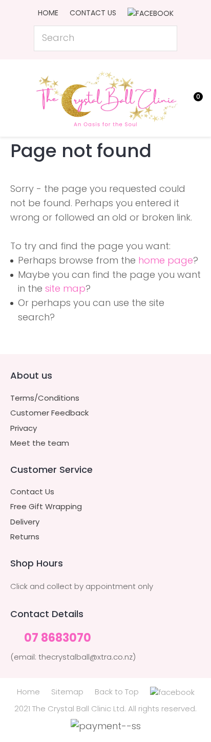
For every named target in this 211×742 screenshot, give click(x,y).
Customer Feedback (49, 413)
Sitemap (67, 691)
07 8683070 (57, 638)
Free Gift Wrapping (46, 506)
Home (48, 13)
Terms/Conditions (44, 398)
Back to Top (117, 691)
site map (65, 288)
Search (165, 38)
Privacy (23, 428)
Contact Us (93, 13)
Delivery (24, 522)
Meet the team (39, 443)
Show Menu (16, 96)
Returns (24, 537)
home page (165, 260)
